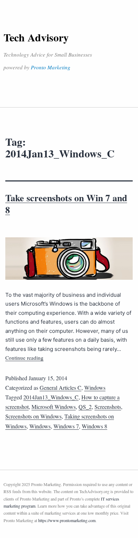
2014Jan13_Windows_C (51, 397)
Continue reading (24, 357)
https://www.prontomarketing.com (67, 520)
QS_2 (85, 406)
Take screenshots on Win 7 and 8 (66, 203)
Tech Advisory (36, 37)
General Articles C (60, 387)
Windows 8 (94, 426)
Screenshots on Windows (33, 416)
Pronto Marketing (50, 67)
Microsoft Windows (53, 406)
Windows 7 (66, 426)
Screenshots (107, 406)
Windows (94, 387)
